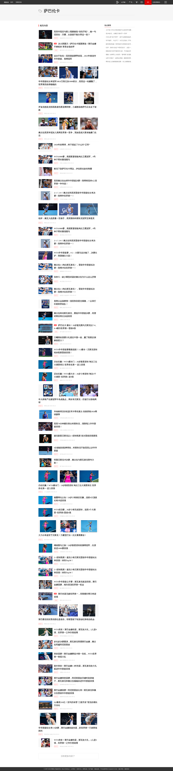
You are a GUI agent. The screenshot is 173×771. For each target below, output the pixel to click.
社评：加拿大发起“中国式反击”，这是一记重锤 (120, 47)
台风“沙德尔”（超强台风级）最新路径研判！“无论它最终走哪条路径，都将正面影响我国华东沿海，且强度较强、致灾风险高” (120, 58)
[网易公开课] (123, 2)
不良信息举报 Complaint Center (108, 769)
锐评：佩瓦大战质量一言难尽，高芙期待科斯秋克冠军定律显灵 (66, 218)
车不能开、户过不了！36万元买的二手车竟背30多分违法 (120, 40)
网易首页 (6, 2)
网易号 (56, 38)
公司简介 (73, 769)
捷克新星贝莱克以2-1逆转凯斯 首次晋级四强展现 (75, 436)
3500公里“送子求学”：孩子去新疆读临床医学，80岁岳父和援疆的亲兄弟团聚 (120, 37)
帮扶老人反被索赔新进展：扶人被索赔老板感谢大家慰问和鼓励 (120, 61)
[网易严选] (130, 2)
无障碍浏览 (19, 2)
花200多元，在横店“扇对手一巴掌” (116, 33)
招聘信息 (85, 769)
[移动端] (117, 2)
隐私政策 (96, 769)
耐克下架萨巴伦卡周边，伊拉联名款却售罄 (73, 169)
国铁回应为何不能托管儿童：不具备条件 (118, 51)
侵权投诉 (126, 769)
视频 (56, 50)
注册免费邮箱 (156, 2)
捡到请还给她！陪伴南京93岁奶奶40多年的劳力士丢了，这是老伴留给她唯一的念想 (120, 44)
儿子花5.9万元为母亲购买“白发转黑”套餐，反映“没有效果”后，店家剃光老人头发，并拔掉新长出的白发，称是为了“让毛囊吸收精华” (120, 30)
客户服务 (91, 769)
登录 (148, 2)
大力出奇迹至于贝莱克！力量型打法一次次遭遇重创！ (62, 535)
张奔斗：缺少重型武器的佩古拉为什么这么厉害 (75, 277)
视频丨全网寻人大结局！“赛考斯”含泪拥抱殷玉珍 (120, 54)
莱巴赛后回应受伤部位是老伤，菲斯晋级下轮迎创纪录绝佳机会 (66, 619)
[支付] (137, 2)
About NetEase (65, 769)
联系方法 (79, 769)
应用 (11, 2)
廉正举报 (121, 769)
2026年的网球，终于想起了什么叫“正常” (72, 145)
